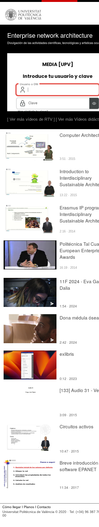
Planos (29, 507)
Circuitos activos (76, 426)
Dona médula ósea (79, 317)
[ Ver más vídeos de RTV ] (31, 119)
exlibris (67, 353)
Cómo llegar (11, 507)
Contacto (44, 507)
